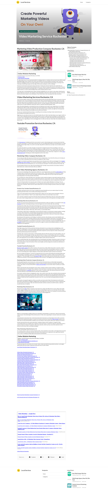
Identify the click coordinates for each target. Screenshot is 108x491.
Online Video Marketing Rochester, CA (25, 352)
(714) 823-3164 (21, 77)
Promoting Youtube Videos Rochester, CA (26, 372)
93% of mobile (55, 319)
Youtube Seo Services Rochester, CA (24, 366)
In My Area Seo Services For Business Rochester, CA (28, 397)
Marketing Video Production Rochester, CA (26, 362)
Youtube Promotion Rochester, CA (77, 60)
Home (81, 2)
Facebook (33, 457)
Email (63, 457)
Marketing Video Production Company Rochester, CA (79, 50)
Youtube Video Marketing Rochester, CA (26, 358)
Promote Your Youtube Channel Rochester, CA (27, 356)
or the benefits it (59, 171)
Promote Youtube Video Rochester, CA (25, 369)
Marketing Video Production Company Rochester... (80, 62)
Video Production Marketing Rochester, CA (26, 353)
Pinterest (52, 457)
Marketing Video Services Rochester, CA (25, 378)
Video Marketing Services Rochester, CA (25, 382)
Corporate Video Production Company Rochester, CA (28, 357)
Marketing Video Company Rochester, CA (77, 55)
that (26, 288)
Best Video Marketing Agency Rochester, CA (26, 364)
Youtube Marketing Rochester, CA (24, 374)
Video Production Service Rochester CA (28, 31)
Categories (88, 2)
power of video (38, 256)
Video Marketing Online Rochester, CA (25, 363)
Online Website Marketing (23, 78)
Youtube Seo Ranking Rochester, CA (24, 354)
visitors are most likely (41, 264)
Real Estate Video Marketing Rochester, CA (26, 384)
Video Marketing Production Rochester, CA (26, 367)
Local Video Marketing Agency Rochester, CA (27, 347)
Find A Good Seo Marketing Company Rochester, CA (28, 394)
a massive (29, 270)
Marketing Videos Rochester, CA (24, 379)
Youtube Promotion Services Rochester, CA (77, 54)
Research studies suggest (22, 247)
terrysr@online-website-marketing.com (29, 341)
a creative (19, 222)
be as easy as (22, 142)
